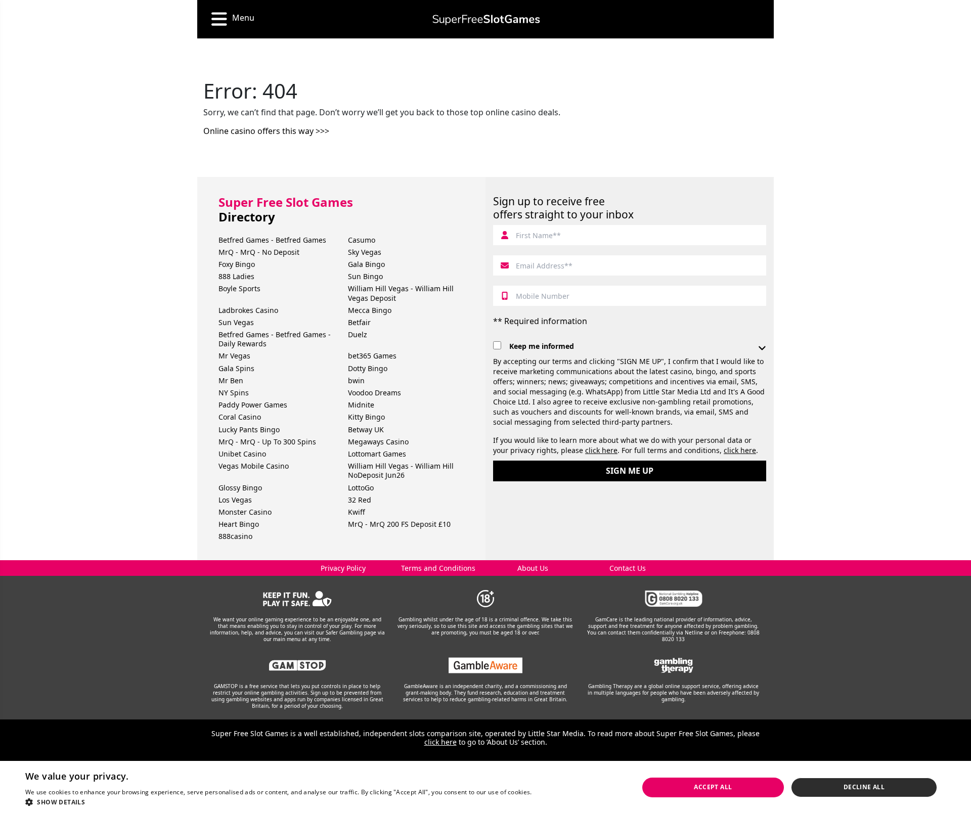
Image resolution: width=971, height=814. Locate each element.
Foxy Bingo (236, 264)
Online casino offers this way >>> (266, 131)
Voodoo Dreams (374, 392)
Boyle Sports (239, 288)
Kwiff (356, 512)
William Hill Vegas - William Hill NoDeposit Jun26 (401, 470)
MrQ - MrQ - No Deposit (258, 252)
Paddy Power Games (252, 405)
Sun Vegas (236, 322)
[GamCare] (673, 598)
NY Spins (233, 392)
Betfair (359, 322)
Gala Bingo (366, 264)
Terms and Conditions (438, 568)
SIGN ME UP (629, 470)
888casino (235, 536)
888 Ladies (236, 276)
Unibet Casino (242, 454)
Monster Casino (245, 512)
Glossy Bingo (240, 487)
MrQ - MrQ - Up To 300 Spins (267, 441)
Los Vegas (235, 500)
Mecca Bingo (369, 310)
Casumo (361, 240)
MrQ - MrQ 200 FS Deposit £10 (399, 524)
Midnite (361, 405)
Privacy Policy (343, 568)
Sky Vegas (364, 252)
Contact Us (627, 568)
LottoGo (361, 487)
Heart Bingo (238, 524)
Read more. (550, 792)
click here (601, 450)
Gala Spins (236, 368)
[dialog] (485, 787)
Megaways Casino (378, 441)
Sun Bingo (365, 276)
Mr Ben (230, 380)
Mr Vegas (234, 355)
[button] (296, 801)
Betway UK (366, 429)
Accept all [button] (713, 787)
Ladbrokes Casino (248, 310)
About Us (532, 568)
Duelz (357, 334)
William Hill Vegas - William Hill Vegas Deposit (401, 293)
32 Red (359, 500)
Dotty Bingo (367, 368)
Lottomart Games (377, 454)
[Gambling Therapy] (674, 665)
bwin (356, 380)
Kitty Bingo (366, 417)
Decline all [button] (864, 787)
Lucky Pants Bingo (249, 429)
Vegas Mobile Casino (253, 466)
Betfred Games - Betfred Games (272, 240)
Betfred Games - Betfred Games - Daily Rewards (274, 339)
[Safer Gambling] (297, 598)
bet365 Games (372, 355)
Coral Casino (239, 417)
